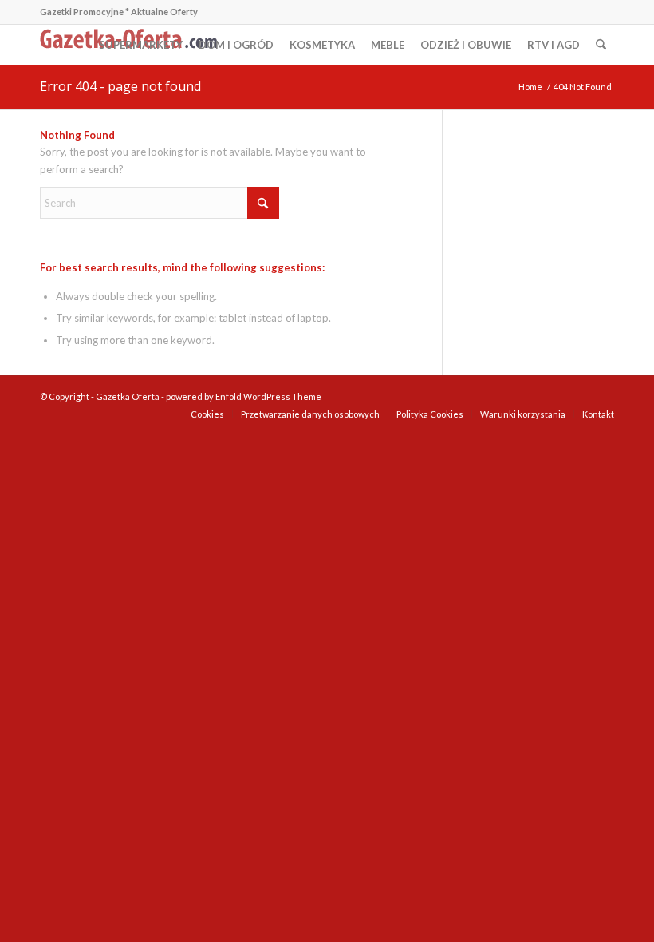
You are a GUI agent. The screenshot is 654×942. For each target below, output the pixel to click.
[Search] (601, 45)
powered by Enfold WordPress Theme (243, 396)
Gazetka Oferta (128, 396)
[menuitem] (141, 45)
